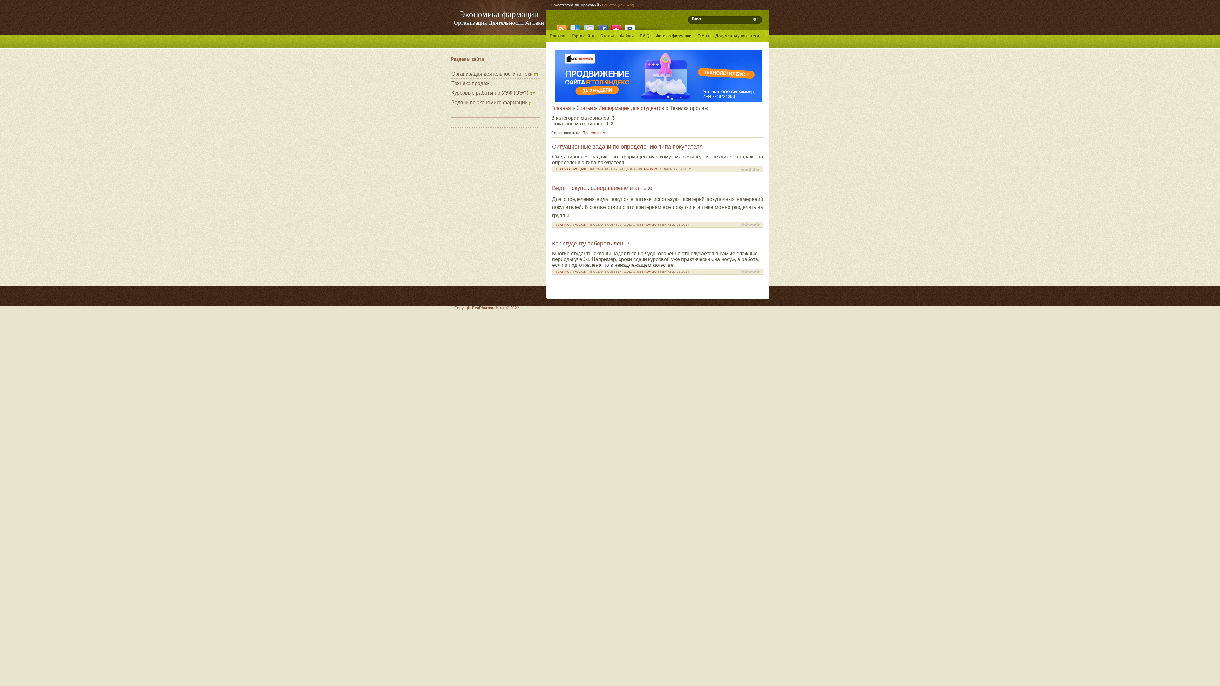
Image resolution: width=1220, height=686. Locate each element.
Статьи (584, 108)
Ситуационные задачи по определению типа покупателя (627, 147)
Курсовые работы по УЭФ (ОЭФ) (489, 93)
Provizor (652, 169)
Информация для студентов (631, 108)
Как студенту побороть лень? (590, 243)
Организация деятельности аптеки (492, 74)
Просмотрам (593, 133)
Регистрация (612, 5)
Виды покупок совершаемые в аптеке (602, 188)
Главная (561, 108)
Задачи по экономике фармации (489, 102)
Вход (630, 5)
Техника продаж (470, 83)
